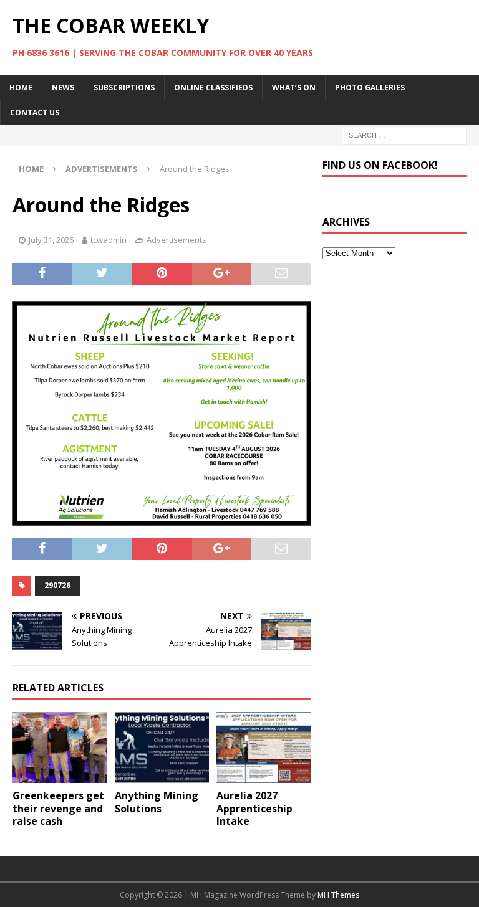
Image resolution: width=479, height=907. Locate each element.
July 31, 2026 (51, 239)
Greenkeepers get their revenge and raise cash (58, 809)
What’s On (294, 87)
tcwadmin (108, 239)
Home (20, 87)
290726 (57, 585)
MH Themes (338, 895)
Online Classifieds (213, 87)
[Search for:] (404, 134)
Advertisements (176, 239)
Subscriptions (124, 87)
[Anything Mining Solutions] (162, 747)
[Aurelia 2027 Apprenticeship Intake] (263, 747)
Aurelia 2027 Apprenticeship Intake (254, 809)
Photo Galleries (370, 87)
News (63, 87)
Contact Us (34, 112)
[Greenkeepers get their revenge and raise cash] (59, 747)
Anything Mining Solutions (156, 802)
